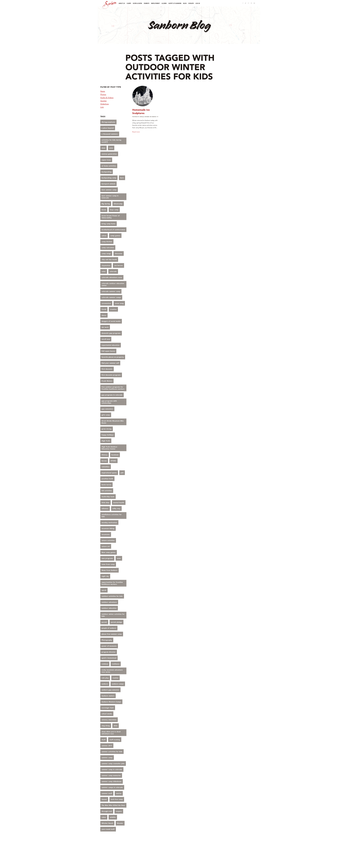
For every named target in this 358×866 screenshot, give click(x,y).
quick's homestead (109, 658)
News (102, 91)
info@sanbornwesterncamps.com (248, 854)
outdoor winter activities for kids (113, 615)
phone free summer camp (112, 634)
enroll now (106, 339)
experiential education (111, 345)
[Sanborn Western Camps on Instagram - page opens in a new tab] (248, 3)
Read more (136, 132)
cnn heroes (118, 265)
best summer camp (109, 190)
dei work (105, 327)
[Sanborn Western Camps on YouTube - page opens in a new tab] (254, 3)
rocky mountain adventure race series (112, 671)
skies (115, 726)
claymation (106, 265)
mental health (118, 502)
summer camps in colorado (112, 787)
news (119, 558)
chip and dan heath (109, 259)
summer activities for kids (112, 751)
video (104, 817)
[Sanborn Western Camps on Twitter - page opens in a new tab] (245, 3)
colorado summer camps (111, 297)
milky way (116, 508)
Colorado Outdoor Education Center (223, 856)
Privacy (218, 851)
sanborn (105, 684)
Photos (103, 94)
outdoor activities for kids (112, 596)
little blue (105, 502)
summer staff (107, 793)
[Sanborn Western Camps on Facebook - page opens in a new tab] (243, 3)
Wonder (120, 823)
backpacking (107, 172)
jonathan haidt (107, 479)
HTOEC (113, 461)
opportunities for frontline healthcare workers (112, 583)
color (104, 271)
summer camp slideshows (111, 781)
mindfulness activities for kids (112, 515)
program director (109, 652)
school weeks (107, 714)
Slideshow (104, 104)
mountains (106, 534)
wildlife (113, 817)
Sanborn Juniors (108, 696)
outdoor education (109, 608)
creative (113, 309)
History (104, 455)
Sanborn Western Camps (111, 702)
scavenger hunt (108, 708)
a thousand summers (110, 134)
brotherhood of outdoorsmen (113, 230)
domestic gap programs (111, 333)
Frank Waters (107, 381)
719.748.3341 (235, 854)
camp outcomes (108, 247)
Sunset (104, 799)
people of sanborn (109, 628)
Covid (104, 309)
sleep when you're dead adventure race (111, 733)
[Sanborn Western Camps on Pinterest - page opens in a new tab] (251, 3)
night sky (105, 576)
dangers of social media (111, 321)
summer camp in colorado (112, 769)
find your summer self (110, 363)
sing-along (106, 726)
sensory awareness (109, 720)
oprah (104, 590)
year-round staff (108, 829)
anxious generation (109, 154)
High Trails (106, 441)
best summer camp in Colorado (110, 197)
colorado (113, 271)
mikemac (105, 508)
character (118, 253)
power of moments (109, 646)
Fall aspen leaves (108, 351)
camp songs (106, 253)
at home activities (109, 166)
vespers (119, 811)
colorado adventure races (112, 277)
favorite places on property (113, 357)
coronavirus (106, 303)
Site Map (254, 851)
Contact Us (246, 851)
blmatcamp (118, 204)
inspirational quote (109, 473)
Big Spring (106, 204)
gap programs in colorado (112, 395)
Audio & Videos (106, 97)
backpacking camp (109, 178)
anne (111, 148)
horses (104, 461)
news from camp (108, 564)
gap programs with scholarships (109, 402)
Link (102, 107)
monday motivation (109, 522)
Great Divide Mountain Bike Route (113, 422)
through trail (107, 811)
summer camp (107, 757)
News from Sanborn (109, 570)
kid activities (107, 491)
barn (122, 178)
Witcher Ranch (107, 823)
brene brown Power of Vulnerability (111, 217)
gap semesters (107, 409)
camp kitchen (107, 241)
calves (104, 236)
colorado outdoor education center (113, 284)
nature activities (108, 540)
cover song (119, 303)
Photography (107, 640)
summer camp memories (111, 775)
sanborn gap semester (110, 690)
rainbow (105, 664)
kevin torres (106, 485)
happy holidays (108, 435)
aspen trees (106, 160)
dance (104, 315)
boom (104, 210)
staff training (114, 740)
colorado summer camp (111, 291)
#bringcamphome (108, 122)
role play (105, 678)
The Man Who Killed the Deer (113, 805)
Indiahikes (106, 467)
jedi (122, 473)
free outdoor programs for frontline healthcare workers (113, 388)
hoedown (115, 455)
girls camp (106, 415)
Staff (104, 740)
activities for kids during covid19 (111, 141)
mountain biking (108, 528)
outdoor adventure (109, 602)
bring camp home (108, 224)
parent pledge (116, 622)
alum (103, 148)
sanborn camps (118, 684)
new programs (107, 558)
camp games (115, 236)
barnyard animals (108, 184)
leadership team (108, 496)
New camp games (109, 552)
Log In (240, 851)
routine (115, 678)
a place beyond (108, 128)
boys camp (114, 210)
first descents (107, 369)
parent (104, 622)
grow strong (107, 429)
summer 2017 (107, 746)
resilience (115, 664)
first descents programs (111, 375)
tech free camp (117, 799)
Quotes (103, 101)
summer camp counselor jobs (113, 763)
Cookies (224, 851)
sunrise (118, 793)
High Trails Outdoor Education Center (109, 448)
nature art (106, 546)
